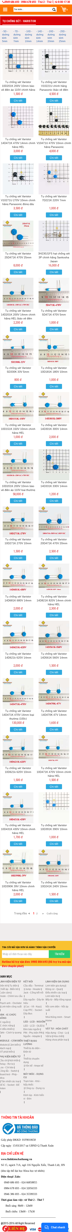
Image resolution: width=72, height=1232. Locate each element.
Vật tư (49, 1036)
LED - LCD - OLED (33, 1025)
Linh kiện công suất (11, 1006)
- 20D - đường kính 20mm (51, 36)
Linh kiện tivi (52, 996)
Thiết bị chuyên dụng (31, 1060)
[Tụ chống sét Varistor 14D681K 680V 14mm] (18, 579)
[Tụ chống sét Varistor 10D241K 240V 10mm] (54, 864)
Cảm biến (14, 1044)
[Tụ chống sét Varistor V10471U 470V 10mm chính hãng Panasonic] (54, 121)
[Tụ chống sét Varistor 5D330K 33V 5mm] (18, 350)
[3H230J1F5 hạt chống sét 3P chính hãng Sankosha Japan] (54, 236)
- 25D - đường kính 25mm (62, 36)
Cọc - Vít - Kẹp (32, 1006)
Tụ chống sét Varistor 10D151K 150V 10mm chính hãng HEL (18, 428)
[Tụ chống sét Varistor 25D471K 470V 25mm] (18, 236)
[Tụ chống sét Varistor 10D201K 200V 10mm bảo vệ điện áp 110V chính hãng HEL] (18, 64)
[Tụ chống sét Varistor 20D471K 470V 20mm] (54, 521)
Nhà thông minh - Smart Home (58, 1019)
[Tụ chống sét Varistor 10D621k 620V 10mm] (18, 750)
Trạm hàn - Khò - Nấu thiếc (32, 1083)
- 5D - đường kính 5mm (5, 36)
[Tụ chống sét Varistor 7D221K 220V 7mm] (54, 178)
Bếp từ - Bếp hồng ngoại (58, 999)
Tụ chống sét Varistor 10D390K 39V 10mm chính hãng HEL (18, 886)
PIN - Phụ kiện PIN (33, 1032)
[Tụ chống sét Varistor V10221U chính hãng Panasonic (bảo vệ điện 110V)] (54, 64)
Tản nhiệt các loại (10, 1081)
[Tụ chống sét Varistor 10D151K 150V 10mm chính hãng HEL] (18, 407)
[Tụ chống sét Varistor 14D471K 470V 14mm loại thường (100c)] (18, 693)
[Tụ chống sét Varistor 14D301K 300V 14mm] (54, 407)
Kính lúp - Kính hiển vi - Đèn (33, 1097)
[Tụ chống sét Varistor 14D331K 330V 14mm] (54, 464)
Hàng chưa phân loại (57, 1039)
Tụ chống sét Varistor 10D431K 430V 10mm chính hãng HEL (18, 829)
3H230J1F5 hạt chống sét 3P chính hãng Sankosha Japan (54, 257)
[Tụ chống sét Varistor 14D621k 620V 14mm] (18, 636)
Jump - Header (33, 989)
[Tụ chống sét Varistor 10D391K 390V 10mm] (54, 807)
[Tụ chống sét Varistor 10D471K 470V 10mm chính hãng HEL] (54, 750)
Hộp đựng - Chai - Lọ (57, 1032)
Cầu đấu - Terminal (33, 985)
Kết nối (28, 981)
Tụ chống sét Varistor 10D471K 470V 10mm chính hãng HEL (54, 771)
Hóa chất (58, 1036)
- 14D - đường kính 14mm (39, 36)
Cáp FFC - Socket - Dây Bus (33, 1012)
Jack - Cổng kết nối (33, 992)
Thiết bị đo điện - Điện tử (32, 1050)
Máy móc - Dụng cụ (33, 1076)
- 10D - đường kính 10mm (28, 36)
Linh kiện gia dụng (55, 985)
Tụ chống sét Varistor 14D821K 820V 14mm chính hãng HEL (54, 600)
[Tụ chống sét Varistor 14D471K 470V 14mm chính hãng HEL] (18, 121)
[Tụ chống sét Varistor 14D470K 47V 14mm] (54, 693)
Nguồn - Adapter (32, 1036)
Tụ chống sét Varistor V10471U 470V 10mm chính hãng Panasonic (54, 143)
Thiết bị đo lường (30, 1043)
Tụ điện (13, 985)
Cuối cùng (52, 913)
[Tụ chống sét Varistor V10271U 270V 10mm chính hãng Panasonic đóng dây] (18, 178)
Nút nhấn (14, 1060)
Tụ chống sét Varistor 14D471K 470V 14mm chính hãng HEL (18, 143)
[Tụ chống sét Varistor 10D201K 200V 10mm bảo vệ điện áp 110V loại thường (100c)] (18, 464)
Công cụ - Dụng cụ (35, 1088)
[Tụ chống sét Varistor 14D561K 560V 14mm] (54, 636)
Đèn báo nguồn (31, 1029)
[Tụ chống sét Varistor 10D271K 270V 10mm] (18, 521)
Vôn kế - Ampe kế (34, 1065)
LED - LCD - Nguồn (34, 1021)
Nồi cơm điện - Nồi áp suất (57, 1008)
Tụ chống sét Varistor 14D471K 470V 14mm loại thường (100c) (18, 714)
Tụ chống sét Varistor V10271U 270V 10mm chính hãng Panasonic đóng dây (18, 200)
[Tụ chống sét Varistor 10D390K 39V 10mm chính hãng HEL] (18, 864)
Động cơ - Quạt (53, 989)
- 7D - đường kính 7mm (17, 36)
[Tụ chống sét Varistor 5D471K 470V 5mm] (54, 293)
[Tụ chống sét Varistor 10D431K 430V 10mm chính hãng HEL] (18, 807)
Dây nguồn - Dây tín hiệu (33, 1001)
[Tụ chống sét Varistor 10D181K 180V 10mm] (54, 350)
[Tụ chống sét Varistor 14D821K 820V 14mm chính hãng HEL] (54, 579)
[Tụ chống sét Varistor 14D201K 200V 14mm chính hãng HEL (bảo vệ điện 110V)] (18, 293)
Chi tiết (18, 100)
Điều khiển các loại (55, 992)
